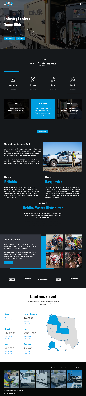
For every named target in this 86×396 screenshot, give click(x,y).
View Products (9, 38)
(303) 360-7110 (8, 336)
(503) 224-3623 (27, 321)
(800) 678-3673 (8, 338)
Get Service (20, 38)
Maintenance (57, 367)
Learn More (8, 263)
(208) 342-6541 (8, 351)
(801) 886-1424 (27, 336)
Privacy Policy (71, 391)
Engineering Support (65, 367)
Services (73, 367)
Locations (51, 367)
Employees (78, 367)
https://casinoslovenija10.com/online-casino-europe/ (40, 223)
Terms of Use (78, 391)
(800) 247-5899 (8, 319)
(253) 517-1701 (8, 317)
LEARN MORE (13, 89)
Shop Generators (42, 131)
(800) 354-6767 (8, 353)
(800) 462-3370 (27, 338)
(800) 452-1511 (27, 323)
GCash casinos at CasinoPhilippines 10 (20, 167)
